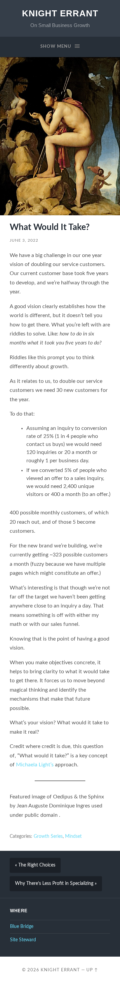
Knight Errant (60, 13)
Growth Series (48, 836)
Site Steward (23, 940)
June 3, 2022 (24, 240)
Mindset (73, 836)
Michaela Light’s (35, 764)
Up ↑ (92, 970)
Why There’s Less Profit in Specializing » (56, 883)
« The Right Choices (35, 865)
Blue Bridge (21, 926)
